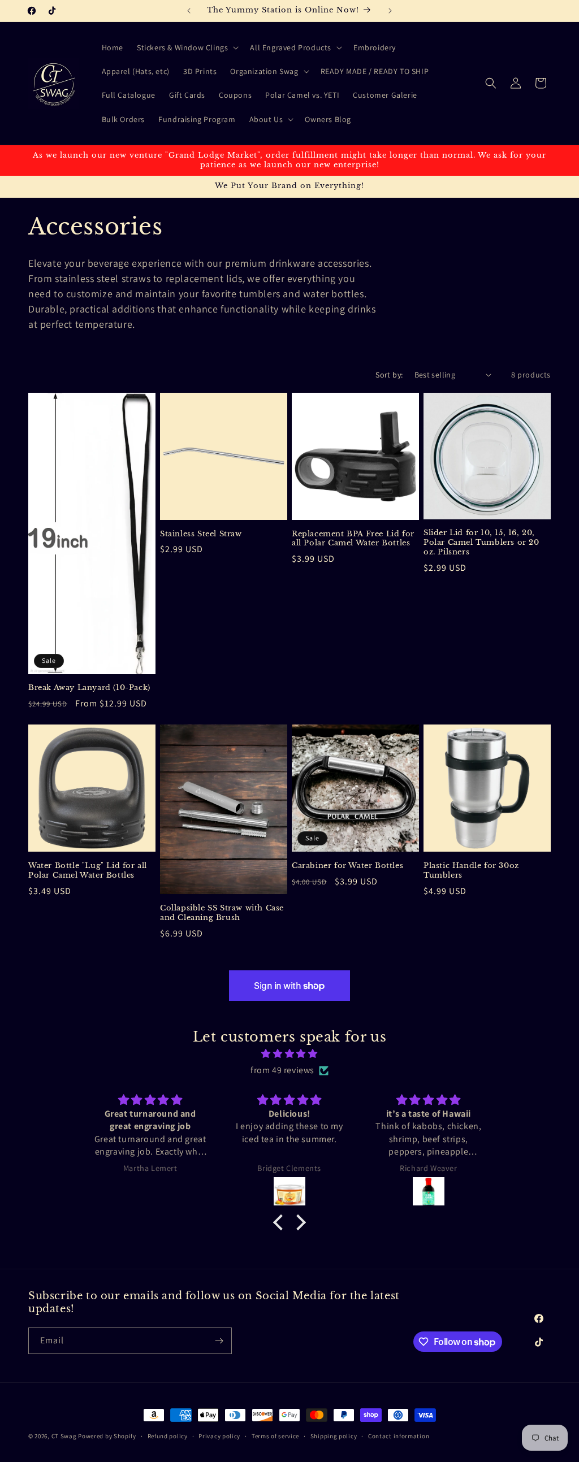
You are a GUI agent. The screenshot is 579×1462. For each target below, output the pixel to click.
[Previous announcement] (188, 10)
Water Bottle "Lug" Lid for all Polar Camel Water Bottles (87, 870)
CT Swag (64, 1436)
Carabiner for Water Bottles (347, 865)
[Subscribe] (218, 1340)
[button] (186, 47)
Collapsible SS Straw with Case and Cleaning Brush (222, 913)
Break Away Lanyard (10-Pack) (89, 687)
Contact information (398, 1436)
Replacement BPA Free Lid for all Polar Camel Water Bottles (353, 539)
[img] (289, 1053)
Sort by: (389, 375)
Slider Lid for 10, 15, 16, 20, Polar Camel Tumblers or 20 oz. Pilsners (481, 542)
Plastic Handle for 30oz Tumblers (471, 870)
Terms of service (275, 1436)
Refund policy (168, 1436)
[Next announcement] (390, 10)
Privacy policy (219, 1436)
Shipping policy (333, 1436)
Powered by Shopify (107, 1436)
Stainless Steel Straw (201, 534)
